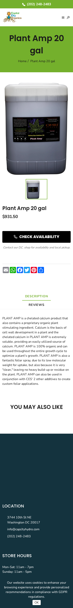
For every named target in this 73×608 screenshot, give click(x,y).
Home (22, 61)
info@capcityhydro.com (23, 529)
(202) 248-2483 (19, 536)
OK (36, 602)
